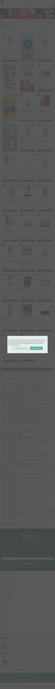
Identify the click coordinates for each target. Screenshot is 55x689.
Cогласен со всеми (36, 348)
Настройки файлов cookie (20, 348)
